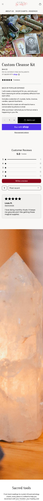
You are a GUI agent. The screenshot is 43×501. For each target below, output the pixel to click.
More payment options (21, 132)
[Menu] (2, 4)
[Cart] (40, 4)
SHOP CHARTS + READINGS (27, 11)
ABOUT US (9, 11)
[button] (21, 159)
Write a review (21, 181)
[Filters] (4, 188)
